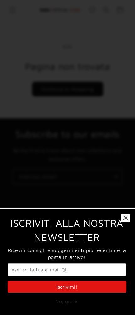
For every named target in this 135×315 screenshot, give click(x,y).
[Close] (125, 218)
